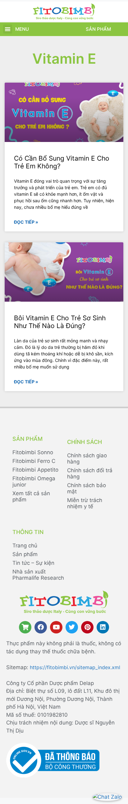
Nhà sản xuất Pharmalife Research (38, 575)
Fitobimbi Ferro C (33, 461)
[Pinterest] (87, 627)
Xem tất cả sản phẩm (31, 496)
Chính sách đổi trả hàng (89, 473)
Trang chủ (24, 545)
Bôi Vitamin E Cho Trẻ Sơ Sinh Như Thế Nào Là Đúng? (60, 322)
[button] (7, 29)
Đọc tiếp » (26, 222)
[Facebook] (40, 627)
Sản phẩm (98, 29)
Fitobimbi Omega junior (33, 481)
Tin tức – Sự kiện (33, 563)
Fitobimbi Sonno (32, 452)
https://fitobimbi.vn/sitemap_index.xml (75, 667)
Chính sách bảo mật (86, 488)
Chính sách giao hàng (87, 458)
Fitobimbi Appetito (35, 470)
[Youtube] (56, 627)
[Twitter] (72, 627)
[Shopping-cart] (25, 627)
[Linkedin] (103, 627)
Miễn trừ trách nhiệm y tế (84, 503)
